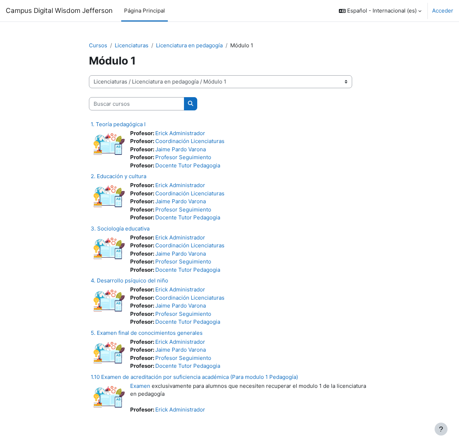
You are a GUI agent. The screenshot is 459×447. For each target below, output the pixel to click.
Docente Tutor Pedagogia (187, 165)
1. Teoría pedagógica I (118, 124)
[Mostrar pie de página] (441, 429)
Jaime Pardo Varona (180, 149)
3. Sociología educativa (120, 228)
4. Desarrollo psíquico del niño (129, 280)
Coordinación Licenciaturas (189, 141)
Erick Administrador (180, 133)
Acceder (442, 10)
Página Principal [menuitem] (144, 10)
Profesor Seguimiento (183, 157)
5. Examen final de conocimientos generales (147, 332)
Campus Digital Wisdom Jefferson (59, 10)
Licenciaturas (131, 45)
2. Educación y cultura (118, 176)
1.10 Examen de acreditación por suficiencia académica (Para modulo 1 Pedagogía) (194, 377)
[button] (380, 11)
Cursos (98, 45)
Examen (140, 385)
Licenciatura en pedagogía (189, 45)
